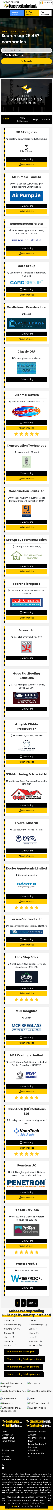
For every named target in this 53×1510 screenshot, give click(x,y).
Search (28, 61)
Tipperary (8, 1345)
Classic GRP (26, 351)
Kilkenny (7, 1337)
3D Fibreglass (26, 132)
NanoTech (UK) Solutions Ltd (27, 1111)
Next (31, 1302)
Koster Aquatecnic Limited (26, 868)
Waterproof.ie (26, 1264)
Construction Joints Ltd (26, 491)
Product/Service (14, 55)
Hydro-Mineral (26, 823)
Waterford (33, 1345)
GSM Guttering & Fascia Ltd (26, 774)
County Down (10, 1329)
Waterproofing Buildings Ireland (23, 1366)
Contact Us (7, 1434)
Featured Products (14, 13)
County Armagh (36, 1324)
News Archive (8, 1440)
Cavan (7, 1320)
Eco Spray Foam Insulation (26, 540)
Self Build (6, 1459)
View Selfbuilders (22, 119)
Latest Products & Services (37, 1446)
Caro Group (26, 266)
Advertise (33, 1450)
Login (4, 1431)
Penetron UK (26, 1165)
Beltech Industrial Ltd (26, 224)
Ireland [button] (47, 2)
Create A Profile (36, 1453)
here (15, 1506)
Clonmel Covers (26, 395)
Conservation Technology (26, 445)
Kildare (32, 1333)
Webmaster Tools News (37, 1439)
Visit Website (27, 164)
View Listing (27, 159)
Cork (31, 1320)
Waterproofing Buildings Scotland (24, 1359)
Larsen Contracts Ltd (27, 919)
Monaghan (34, 1341)
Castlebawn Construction (26, 307)
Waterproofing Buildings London (23, 1374)
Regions (46, 119)
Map (35, 119)
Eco (3, 1453)
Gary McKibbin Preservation (26, 726)
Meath (7, 1341)
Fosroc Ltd (26, 630)
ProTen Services (26, 1210)
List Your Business (29, 13)
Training (6, 1456)
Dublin (32, 1329)
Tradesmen (8, 1450)
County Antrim (10, 1324)
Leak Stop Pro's (26, 957)
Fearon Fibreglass (26, 584)
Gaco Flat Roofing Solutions (26, 675)
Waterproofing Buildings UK (21, 1351)
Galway (7, 1333)
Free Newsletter (45, 13)
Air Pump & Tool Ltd (26, 177)
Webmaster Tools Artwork (37, 1433)
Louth (31, 1337)
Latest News (8, 1437)
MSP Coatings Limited (26, 1055)
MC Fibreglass (26, 1011)
